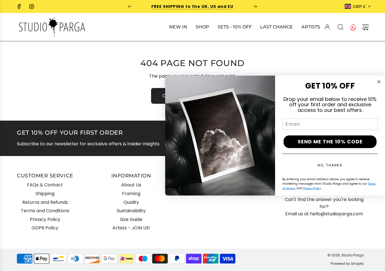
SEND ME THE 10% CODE (330, 141)
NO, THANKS (330, 164)
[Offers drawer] (353, 27)
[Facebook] (19, 6)
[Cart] (365, 27)
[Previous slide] (129, 6)
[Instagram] (31, 6)
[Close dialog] (378, 81)
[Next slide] (255, 6)
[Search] (340, 27)
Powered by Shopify (347, 263)
